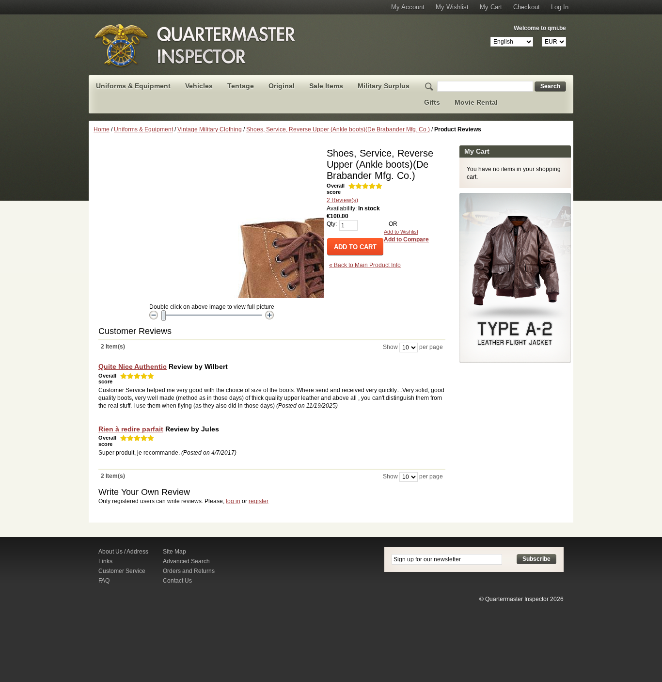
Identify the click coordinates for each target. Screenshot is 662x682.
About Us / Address (123, 551)
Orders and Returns (189, 571)
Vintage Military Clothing (209, 129)
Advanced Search (186, 561)
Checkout (526, 7)
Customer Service (121, 571)
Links (105, 561)
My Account (408, 7)
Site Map (174, 551)
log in (233, 501)
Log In (559, 7)
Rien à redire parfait (130, 429)
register (258, 501)
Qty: (332, 224)
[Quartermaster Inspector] (195, 45)
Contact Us (177, 580)
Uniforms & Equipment (143, 129)
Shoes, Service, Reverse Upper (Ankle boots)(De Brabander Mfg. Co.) (338, 129)
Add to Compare (406, 239)
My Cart (491, 7)
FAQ (104, 580)
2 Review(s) (342, 200)
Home (102, 129)
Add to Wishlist (401, 232)
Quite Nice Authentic (132, 366)
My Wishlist (452, 7)
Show (390, 347)
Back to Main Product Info (365, 265)
